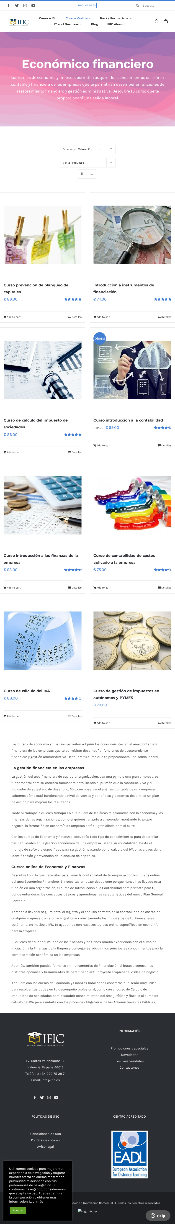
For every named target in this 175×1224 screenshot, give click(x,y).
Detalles (77, 317)
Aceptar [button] (18, 1210)
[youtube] (33, 5)
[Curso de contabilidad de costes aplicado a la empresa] (132, 505)
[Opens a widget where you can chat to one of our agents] (157, 1216)
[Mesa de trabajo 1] (19, 16)
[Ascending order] (111, 149)
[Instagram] (49, 1097)
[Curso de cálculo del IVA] (42, 640)
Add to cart (14, 317)
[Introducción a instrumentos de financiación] (132, 235)
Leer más (36, 1201)
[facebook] (8, 5)
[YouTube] (56, 1097)
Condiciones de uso (45, 1134)
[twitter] (17, 5)
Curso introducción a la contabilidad (128, 420)
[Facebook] (35, 1097)
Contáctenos (129, 1067)
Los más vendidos (130, 1061)
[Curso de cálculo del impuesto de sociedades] (42, 370)
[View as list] (91, 174)
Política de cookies (45, 1140)
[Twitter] (42, 1097)
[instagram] (25, 5)
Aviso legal (45, 1146)
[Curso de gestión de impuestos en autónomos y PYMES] (132, 640)
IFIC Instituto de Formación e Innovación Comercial (78, 1203)
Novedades (129, 1055)
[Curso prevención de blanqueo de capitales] (42, 235)
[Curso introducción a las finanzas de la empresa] (42, 505)
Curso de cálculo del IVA (27, 691)
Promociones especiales (129, 1048)
